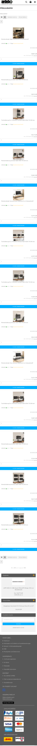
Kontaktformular (8, 682)
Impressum (7, 640)
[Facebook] (4, 690)
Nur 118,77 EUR (18, 593)
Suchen (18, 623)
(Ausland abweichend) (18, 43)
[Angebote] (33, 575)
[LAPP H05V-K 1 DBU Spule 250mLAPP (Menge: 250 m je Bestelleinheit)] (18, 581)
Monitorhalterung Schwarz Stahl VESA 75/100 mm (14, 79)
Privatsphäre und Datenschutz (12, 651)
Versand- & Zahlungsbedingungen (13, 646)
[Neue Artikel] (33, 600)
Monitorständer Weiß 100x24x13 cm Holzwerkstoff (15, 39)
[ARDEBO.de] (6, 2)
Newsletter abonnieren (10, 669)
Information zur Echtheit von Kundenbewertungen (17, 643)
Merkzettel (7, 666)
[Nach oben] (4, 741)
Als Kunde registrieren (10, 659)
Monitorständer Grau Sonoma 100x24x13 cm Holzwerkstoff (17, 363)
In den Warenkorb (18, 63)
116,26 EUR (18, 609)
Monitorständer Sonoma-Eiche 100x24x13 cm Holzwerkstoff (17, 201)
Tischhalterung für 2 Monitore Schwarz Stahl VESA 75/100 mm (18, 120)
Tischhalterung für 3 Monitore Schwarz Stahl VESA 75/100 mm (18, 241)
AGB (5, 649)
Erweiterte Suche (18, 627)
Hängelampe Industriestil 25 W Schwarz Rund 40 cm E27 (18, 606)
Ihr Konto (6, 662)
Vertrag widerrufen (8, 702)
